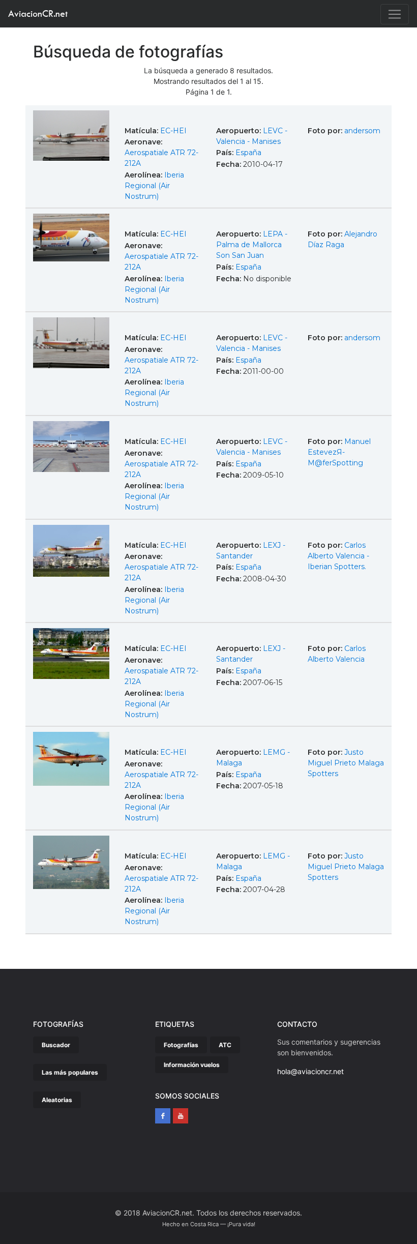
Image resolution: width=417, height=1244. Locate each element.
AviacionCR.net (38, 13)
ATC (225, 1045)
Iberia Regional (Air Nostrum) (154, 185)
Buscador (56, 1045)
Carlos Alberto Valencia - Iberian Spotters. (338, 556)
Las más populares (70, 1072)
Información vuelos (192, 1065)
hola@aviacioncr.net (310, 1071)
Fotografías (181, 1045)
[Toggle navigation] (394, 14)
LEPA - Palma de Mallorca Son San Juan (251, 244)
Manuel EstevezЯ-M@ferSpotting (339, 452)
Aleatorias (57, 1100)
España (248, 152)
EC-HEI (173, 130)
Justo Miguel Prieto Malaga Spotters (346, 763)
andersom (362, 130)
